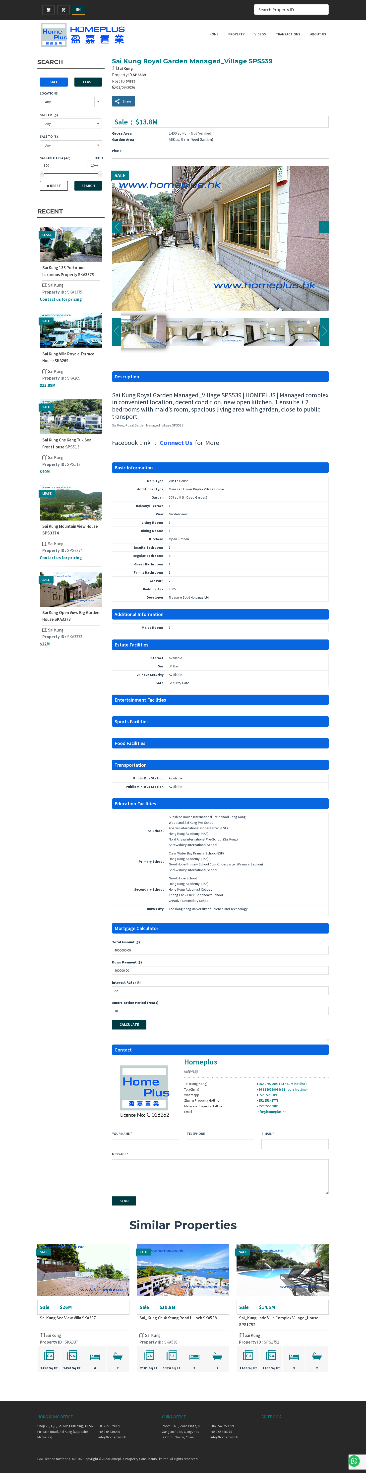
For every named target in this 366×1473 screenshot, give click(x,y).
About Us (318, 34)
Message (119, 1154)
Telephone (196, 1133)
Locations (49, 93)
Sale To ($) (49, 136)
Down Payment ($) (127, 962)
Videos (260, 34)
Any (48, 102)
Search (88, 185)
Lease (88, 82)
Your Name (121, 1133)
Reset (55, 185)
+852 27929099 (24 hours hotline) (281, 1083)
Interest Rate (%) (126, 982)
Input (99, 158)
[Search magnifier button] (323, 9)
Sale (54, 82)
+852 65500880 (267, 1106)
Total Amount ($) (126, 942)
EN (78, 9)
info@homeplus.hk (271, 1111)
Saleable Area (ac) (55, 158)
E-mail (266, 1133)
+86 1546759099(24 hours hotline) (282, 1089)
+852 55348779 (267, 1100)
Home (213, 34)
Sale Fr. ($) (49, 115)
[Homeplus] (83, 34)
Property (236, 34)
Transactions (288, 34)
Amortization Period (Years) (135, 1002)
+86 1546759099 (222, 1426)
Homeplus (200, 1061)
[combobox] (71, 123)
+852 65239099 (267, 1095)
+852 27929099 (109, 1426)
